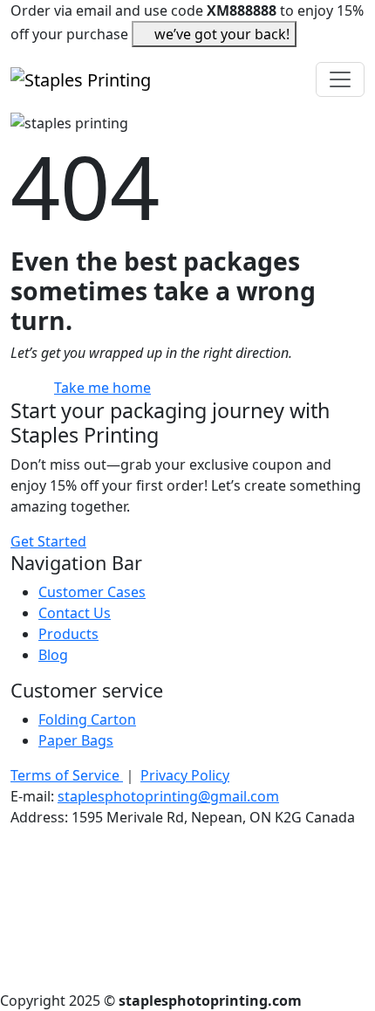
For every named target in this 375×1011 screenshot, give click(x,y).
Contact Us (74, 612)
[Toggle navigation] (340, 79)
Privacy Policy (184, 775)
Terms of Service (66, 775)
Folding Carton (87, 719)
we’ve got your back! (222, 34)
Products (68, 633)
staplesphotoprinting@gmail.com (168, 796)
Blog (53, 654)
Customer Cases (92, 592)
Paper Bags (75, 740)
